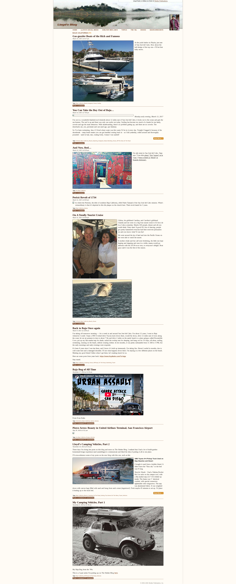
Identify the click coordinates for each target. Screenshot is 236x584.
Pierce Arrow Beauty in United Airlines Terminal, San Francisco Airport (112, 427)
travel (113, 362)
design (88, 437)
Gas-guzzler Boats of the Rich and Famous (96, 36)
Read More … (158, 138)
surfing (99, 103)
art (76, 190)
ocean (95, 103)
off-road (95, 362)
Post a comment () (83, 423)
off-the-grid (120, 141)
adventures (79, 421)
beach (90, 141)
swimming (109, 362)
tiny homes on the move (111, 495)
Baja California (80, 103)
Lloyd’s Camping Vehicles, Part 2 (91, 444)
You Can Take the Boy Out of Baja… (93, 110)
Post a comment (78, 105)
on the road (127, 141)
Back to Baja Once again (86, 328)
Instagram (90, 103)
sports (92, 421)
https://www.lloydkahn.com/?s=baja (113, 356)
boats (85, 103)
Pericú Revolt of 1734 (84, 197)
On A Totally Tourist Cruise (88, 215)
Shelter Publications (161, 1)
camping (86, 362)
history (86, 208)
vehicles (96, 421)
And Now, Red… (82, 147)
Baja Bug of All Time (84, 369)
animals (78, 141)
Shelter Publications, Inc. (156, 583)
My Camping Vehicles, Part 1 (89, 502)
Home (75, 30)
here (116, 573)
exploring (95, 141)
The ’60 (134, 30)
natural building (108, 141)
